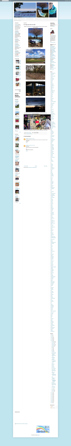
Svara (27, 142)
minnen (52, 196)
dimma (52, 107)
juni (52, 348)
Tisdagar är (20, 79)
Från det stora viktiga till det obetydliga (54, 381)
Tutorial (52, 297)
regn (51, 235)
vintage (52, 313)
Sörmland (52, 283)
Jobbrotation (53, 386)
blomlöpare (52, 46)
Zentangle (52, 328)
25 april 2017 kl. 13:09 (32, 145)
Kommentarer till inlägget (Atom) (32, 167)
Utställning (52, 306)
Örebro (52, 330)
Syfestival (52, 277)
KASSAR (19, 199)
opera (52, 216)
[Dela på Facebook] (37, 132)
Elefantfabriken (54, 383)
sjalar (51, 250)
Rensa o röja (52, 239)
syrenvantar (17, 25)
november (53, 342)
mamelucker (52, 194)
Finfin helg (53, 367)
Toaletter (52, 291)
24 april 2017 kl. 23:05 (31, 138)
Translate (53, 26)
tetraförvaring (53, 49)
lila (51, 189)
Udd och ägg (53, 369)
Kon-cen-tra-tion (54, 352)
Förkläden (52, 131)
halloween (52, 145)
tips (51, 290)
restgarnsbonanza (53, 242)
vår (51, 317)
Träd (51, 293)
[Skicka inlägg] (32, 132)
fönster (52, 130)
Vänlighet (52, 321)
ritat (51, 244)
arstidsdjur (16, 40)
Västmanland (52, 325)
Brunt (51, 95)
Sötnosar (52, 284)
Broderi (52, 94)
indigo (52, 160)
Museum (52, 203)
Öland (31, 133)
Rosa (51, 245)
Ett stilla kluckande (53, 359)
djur (51, 110)
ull (51, 303)
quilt (26, 133)
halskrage (52, 147)
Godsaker (53, 366)
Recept (52, 233)
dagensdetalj (52, 103)
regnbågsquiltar (53, 236)
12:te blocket (19, 184)
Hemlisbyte (52, 153)
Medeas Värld (17, 103)
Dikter (52, 106)
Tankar (52, 285)
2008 (52, 401)
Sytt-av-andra (52, 281)
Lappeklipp (16, 149)
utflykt (51, 304)
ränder (52, 246)
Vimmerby (52, 312)
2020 (52, 337)
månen (52, 206)
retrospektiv (52, 243)
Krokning (52, 182)
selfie (51, 248)
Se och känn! (53, 387)
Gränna (52, 141)
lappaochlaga (53, 187)
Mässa (52, 207)
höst (51, 159)
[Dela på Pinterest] (37, 132)
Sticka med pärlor (45, 18)
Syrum (52, 279)
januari (53, 391)
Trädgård (52, 294)
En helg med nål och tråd (54, 361)
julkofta (52, 164)
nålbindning (52, 214)
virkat (51, 315)
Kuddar (52, 183)
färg (51, 129)
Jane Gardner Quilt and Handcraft (17, 160)
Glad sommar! (19, 138)
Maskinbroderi (53, 195)
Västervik (52, 324)
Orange (52, 217)
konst (51, 180)
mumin (52, 202)
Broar (51, 93)
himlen (52, 154)
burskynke (52, 98)
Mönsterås (52, 208)
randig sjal (53, 50)
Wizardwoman (53, 327)
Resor (52, 240)
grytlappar (52, 140)
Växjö (51, 326)
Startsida (15, 18)
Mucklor (52, 199)
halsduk (52, 146)
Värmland (52, 322)
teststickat (52, 287)
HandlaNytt (52, 148)
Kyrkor (52, 186)
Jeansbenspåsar (53, 58)
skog (51, 252)
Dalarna (52, 104)
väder (51, 319)
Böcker (52, 100)
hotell (51, 156)
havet (51, 150)
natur (51, 211)
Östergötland (52, 331)
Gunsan (27, 138)
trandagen (52, 292)
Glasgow (52, 138)
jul (51, 163)
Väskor (52, 323)
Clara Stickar (17, 124)
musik (52, 204)
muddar (52, 200)
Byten (51, 99)
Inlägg (52, 406)
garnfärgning (52, 135)
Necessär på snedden (17, 20)
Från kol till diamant (53, 357)
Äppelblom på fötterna (53, 354)
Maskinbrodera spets (21, 18)
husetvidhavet (53, 157)
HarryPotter (52, 149)
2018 (52, 339)
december (53, 341)
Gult (51, 143)
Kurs (51, 184)
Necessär (19, 151)
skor (51, 253)
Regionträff (28, 133)
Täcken (52, 300)
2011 (52, 398)
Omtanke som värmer (53, 378)
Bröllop (52, 96)
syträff (52, 280)
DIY (51, 108)
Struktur (52, 274)
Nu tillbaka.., (16, 157)
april (52, 350)
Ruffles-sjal (53, 65)
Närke (52, 215)
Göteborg (52, 144)
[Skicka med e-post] (34, 132)
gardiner (52, 133)
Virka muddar (52, 69)
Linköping (52, 191)
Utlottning (52, 305)
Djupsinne (52, 109)
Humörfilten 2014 (52, 18)
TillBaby (52, 288)
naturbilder (52, 212)
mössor (52, 210)
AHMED (16, 24)
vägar (51, 320)
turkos (52, 296)
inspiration (52, 161)
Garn (51, 134)
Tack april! (53, 351)
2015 (52, 393)
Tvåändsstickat (53, 298)
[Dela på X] (36, 132)
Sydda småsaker (53, 276)
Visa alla (20, 203)
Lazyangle (52, 188)
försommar (52, 132)
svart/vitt (52, 275)
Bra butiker (52, 92)
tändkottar (52, 301)
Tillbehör (52, 289)
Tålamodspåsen (17, 118)
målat (51, 205)
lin (51, 190)
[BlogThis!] (35, 132)
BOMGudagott (53, 90)
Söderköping (52, 282)
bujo (51, 97)
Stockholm (52, 272)
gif (51, 137)
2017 (52, 340)
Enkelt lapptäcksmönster (30, 18)
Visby (51, 316)
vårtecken (52, 318)
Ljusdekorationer (53, 193)
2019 (52, 338)
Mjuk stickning (17, 101)
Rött (51, 247)
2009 (52, 400)
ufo (51, 302)
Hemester (52, 151)
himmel (52, 155)
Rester (52, 241)
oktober (53, 343)
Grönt (51, 142)
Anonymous (16, 43)
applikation (52, 74)
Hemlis (52, 152)
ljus (51, 192)
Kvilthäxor (52, 185)
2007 (52, 402)
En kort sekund (54, 368)
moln (51, 198)
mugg (51, 201)
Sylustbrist (53, 382)
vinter (51, 314)
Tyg (51, 299)
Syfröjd (16, 167)
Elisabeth (27, 145)
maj (52, 349)
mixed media (52, 197)
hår (51, 158)
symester (52, 278)
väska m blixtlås (53, 48)
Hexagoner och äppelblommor (54, 375)
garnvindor (52, 136)
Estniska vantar (19, 120)
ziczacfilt (53, 54)
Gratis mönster (53, 139)
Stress (52, 273)
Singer (52, 249)
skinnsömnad (52, 251)
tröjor (51, 295)
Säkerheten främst (53, 373)
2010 (52, 399)
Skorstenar (52, 254)
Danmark (52, 105)
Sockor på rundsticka (38, 18)
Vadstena (52, 307)
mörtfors (52, 209)
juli (52, 347)
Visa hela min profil (52, 42)
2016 (52, 392)
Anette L (52, 34)
